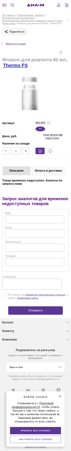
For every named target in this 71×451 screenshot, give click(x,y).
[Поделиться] (66, 52)
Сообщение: (9, 276)
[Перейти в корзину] (66, 5)
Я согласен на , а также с (38, 296)
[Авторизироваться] (58, 5)
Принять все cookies (35, 431)
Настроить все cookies (35, 439)
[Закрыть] (60, 396)
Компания (9, 339)
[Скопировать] (61, 52)
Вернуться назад (16, 43)
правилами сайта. (28, 297)
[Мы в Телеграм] (13, 390)
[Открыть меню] (4, 5)
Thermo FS (15, 65)
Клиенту (8, 331)
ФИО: (8, 213)
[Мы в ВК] (28, 390)
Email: (8, 227)
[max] (58, 390)
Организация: (13, 241)
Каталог (8, 322)
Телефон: (11, 255)
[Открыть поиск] (12, 5)
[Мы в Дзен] (43, 390)
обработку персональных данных (45, 294)
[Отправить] (59, 367)
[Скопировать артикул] (48, 123)
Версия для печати (35, 446)
